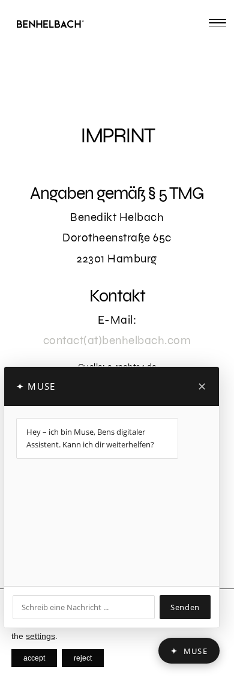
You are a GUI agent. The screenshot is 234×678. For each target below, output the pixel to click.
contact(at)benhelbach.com (117, 340)
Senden (185, 607)
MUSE (189, 650)
